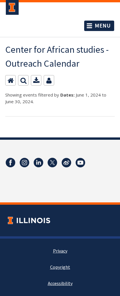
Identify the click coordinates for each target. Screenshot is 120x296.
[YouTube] (80, 162)
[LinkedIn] (38, 162)
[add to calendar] (36, 80)
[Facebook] (10, 162)
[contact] (49, 80)
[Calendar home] (10, 80)
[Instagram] (24, 162)
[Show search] (23, 80)
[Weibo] (66, 162)
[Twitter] (52, 162)
